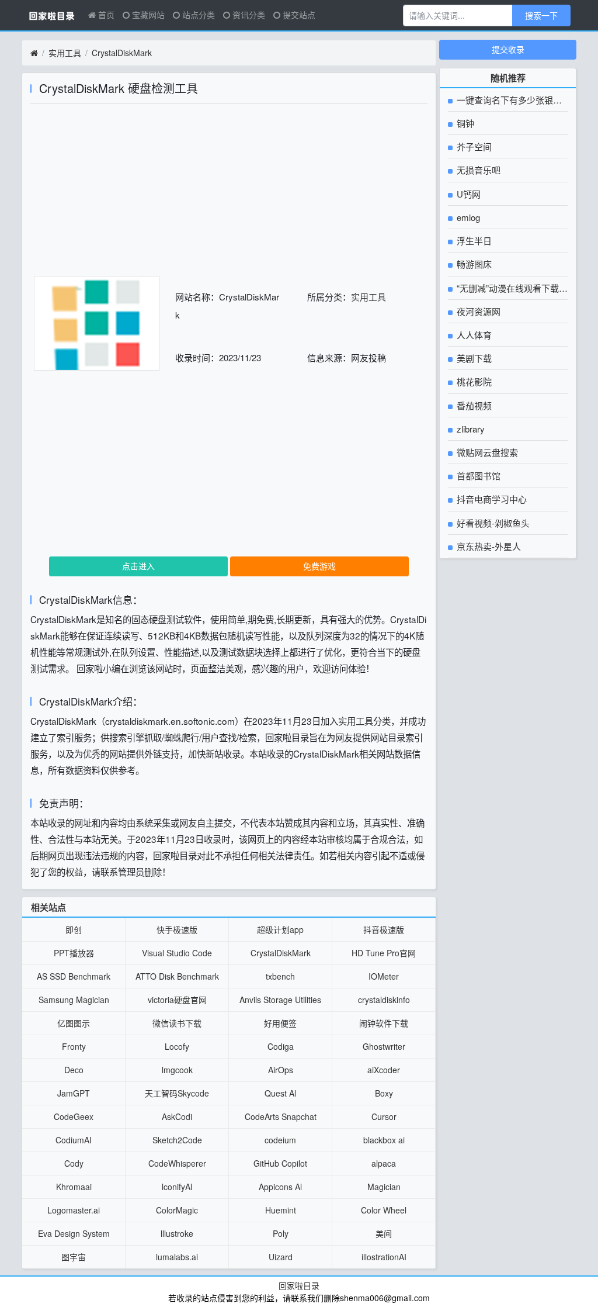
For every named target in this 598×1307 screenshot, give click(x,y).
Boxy (384, 1093)
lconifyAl (177, 1186)
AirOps (280, 1070)
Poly (280, 1233)
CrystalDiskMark (122, 52)
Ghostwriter (384, 1046)
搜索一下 (541, 15)
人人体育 (473, 335)
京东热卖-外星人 (487, 546)
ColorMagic (177, 1210)
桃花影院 (473, 381)
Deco (74, 1070)
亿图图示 (73, 1023)
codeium (280, 1140)
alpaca (383, 1163)
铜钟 (464, 123)
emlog (467, 217)
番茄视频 (473, 405)
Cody (74, 1163)
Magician (384, 1186)
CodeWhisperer (177, 1163)
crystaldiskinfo (384, 999)
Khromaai (74, 1186)
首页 (105, 14)
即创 (73, 929)
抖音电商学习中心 (490, 499)
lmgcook (177, 1070)
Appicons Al (280, 1186)
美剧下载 (473, 358)
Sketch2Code (177, 1140)
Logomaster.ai (73, 1210)
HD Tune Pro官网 (384, 953)
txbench (280, 976)
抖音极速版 (383, 929)
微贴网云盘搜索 (486, 452)
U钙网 (467, 194)
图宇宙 (73, 1257)
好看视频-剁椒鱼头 (492, 523)
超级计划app (280, 929)
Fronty (74, 1046)
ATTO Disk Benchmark (177, 976)
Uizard (281, 1257)
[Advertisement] (228, 194)
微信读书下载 (176, 1023)
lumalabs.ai (177, 1257)
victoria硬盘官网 (177, 999)
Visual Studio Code (177, 953)
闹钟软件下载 (383, 1023)
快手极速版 (177, 929)
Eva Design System (74, 1233)
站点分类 (197, 14)
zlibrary (469, 429)
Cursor (384, 1116)
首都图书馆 (477, 475)
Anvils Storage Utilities (280, 999)
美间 (384, 1233)
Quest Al (280, 1093)
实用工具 (64, 52)
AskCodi (177, 1116)
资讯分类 (247, 14)
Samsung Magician (74, 999)
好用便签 (280, 1023)
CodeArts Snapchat (281, 1116)
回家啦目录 (299, 1285)
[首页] (34, 53)
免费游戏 (319, 566)
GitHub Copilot (280, 1163)
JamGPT (73, 1093)
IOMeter (383, 976)
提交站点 (297, 14)
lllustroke (177, 1233)
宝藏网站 (147, 14)
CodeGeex (73, 1116)
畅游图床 (473, 264)
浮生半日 (473, 240)
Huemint (280, 1210)
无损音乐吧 (477, 170)
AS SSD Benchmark (73, 976)
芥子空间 (473, 146)
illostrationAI (383, 1257)
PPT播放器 (74, 953)
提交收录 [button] (508, 49)
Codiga (280, 1046)
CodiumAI (73, 1140)
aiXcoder (383, 1070)
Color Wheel (383, 1210)
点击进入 (138, 566)
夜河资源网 (477, 311)
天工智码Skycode (177, 1093)
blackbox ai (384, 1140)
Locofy (177, 1046)
